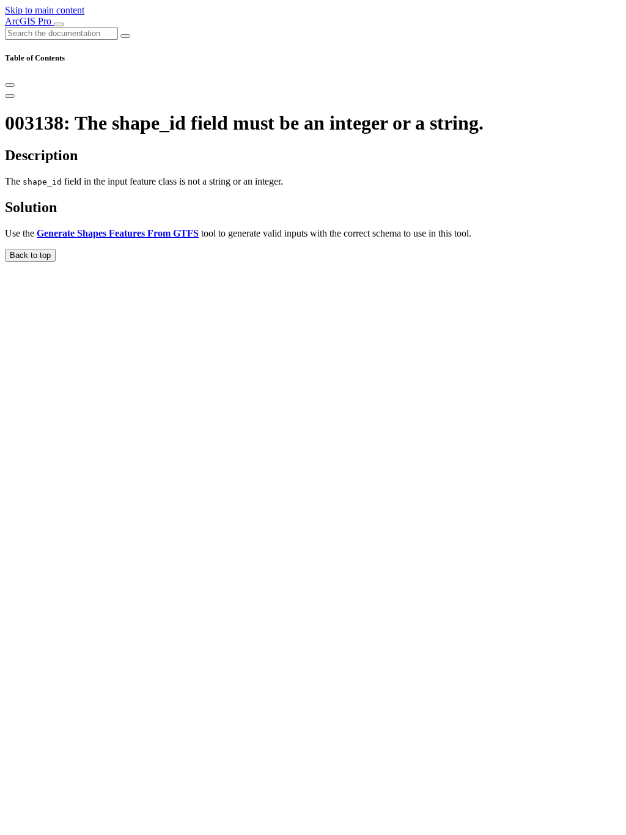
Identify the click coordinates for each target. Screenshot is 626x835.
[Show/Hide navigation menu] (59, 24)
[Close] (10, 85)
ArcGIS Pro (29, 21)
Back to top (30, 255)
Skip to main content (44, 10)
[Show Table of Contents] (10, 96)
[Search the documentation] (125, 36)
